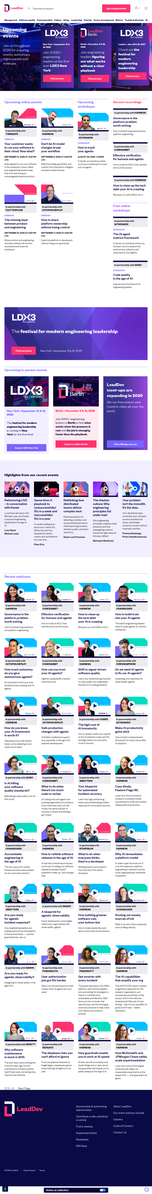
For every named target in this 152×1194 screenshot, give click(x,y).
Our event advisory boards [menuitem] (128, 1112)
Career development (104, 19)
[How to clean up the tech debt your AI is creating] (94, 592)
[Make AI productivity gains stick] (131, 706)
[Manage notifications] (146, 1189)
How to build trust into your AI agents (127, 616)
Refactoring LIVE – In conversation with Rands (15, 503)
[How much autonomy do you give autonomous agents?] (20, 647)
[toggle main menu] (146, 8)
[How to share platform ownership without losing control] (57, 193)
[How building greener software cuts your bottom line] (94, 893)
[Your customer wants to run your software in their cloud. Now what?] (20, 117)
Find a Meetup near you (125, 444)
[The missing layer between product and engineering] (20, 193)
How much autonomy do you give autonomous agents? (18, 673)
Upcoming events (116, 8)
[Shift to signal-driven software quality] (94, 647)
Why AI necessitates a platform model (128, 856)
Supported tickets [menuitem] (86, 1132)
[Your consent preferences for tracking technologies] (5, 1189)
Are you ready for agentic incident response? (17, 918)
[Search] (29, 8)
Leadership (76, 19)
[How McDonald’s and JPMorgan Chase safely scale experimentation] (131, 1031)
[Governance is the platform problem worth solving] (20, 592)
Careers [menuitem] (118, 1119)
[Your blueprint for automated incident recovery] (94, 764)
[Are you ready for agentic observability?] (20, 954)
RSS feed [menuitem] (81, 1145)
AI (146, 19)
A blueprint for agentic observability (55, 913)
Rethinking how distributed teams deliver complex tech (74, 505)
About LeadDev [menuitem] (122, 1106)
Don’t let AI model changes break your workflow (53, 147)
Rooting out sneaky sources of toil (128, 916)
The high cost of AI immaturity (88, 726)
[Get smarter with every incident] (94, 954)
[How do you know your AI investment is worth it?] (20, 706)
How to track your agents (86, 149)
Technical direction (134, 19)
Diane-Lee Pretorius (74, 536)
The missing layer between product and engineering (16, 223)
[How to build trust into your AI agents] (131, 592)
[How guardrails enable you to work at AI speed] (94, 1031)
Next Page (24, 1088)
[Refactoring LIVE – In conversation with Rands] (17, 488)
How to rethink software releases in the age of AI (57, 856)
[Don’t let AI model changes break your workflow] (57, 117)
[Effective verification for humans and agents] (57, 592)
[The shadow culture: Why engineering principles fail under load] (105, 488)
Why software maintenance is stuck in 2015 (14, 1053)
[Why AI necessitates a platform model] (131, 832)
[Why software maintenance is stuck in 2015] (20, 1031)
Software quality (27, 19)
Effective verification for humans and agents (128, 157)
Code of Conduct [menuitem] (123, 1125)
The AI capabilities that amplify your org (129, 978)
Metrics (119, 19)
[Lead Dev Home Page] (23, 1125)
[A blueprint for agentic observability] (57, 893)
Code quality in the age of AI (123, 276)
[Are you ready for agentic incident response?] (20, 893)
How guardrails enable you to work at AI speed (93, 1054)
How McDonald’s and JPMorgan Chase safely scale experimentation (131, 1056)
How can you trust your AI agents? (53, 671)
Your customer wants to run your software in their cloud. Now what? (19, 147)
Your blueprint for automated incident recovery (90, 790)
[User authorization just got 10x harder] (57, 954)
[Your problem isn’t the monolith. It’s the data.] (135, 488)
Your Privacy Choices (85, 1190)
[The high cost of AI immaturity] (94, 706)
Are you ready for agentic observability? (19, 975)
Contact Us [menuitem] (120, 1132)
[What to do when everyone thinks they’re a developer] (94, 832)
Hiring (66, 19)
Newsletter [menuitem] (82, 1139)
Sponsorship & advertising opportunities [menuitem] (91, 1107)
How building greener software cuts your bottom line (92, 918)
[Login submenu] (137, 7)
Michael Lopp (11, 533)
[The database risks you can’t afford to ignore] (57, 1031)
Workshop (84, 142)
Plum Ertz (39, 544)
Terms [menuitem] (42, 1170)
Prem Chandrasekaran (134, 536)
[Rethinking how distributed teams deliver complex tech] (76, 488)
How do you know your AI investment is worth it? (17, 731)
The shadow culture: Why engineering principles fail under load (102, 507)
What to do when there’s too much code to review (52, 790)
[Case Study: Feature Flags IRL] (131, 764)
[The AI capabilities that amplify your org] (131, 954)
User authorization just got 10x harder (53, 978)
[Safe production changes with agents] (57, 706)
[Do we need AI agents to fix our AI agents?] (131, 647)
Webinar (9, 139)
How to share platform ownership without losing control (55, 223)
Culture (57, 19)
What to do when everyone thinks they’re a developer (91, 857)
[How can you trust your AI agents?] (57, 647)
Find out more (57, 78)
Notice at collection (57, 1190)
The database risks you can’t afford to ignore (57, 1054)
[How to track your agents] (93, 121)
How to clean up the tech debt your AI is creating (129, 187)
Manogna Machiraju (103, 540)
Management (10, 19)
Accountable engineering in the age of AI (13, 857)
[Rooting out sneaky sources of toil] (131, 893)
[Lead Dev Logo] (14, 8)
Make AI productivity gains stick (129, 729)
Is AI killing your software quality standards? (17, 786)
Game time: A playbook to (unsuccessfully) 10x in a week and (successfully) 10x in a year (45, 509)
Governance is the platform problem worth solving (125, 121)
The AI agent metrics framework (126, 236)
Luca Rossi (10, 530)
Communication (44, 19)
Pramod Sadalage (131, 533)
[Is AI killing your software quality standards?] (20, 764)
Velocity (88, 19)
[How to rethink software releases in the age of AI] (57, 832)
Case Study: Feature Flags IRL (127, 788)
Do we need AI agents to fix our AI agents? (129, 671)
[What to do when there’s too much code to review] (57, 764)
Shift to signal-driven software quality (92, 671)
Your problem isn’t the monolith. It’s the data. (134, 503)
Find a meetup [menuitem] (84, 1126)
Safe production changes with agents (55, 729)
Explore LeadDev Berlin (76, 444)
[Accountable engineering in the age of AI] (20, 832)
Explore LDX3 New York (26, 447)
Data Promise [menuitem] (29, 1170)
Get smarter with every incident (89, 978)
